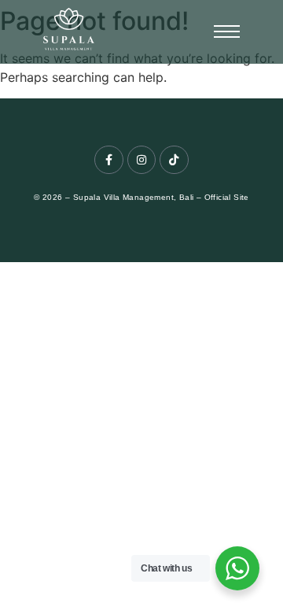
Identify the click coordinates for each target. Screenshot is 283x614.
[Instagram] (141, 160)
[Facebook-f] (108, 160)
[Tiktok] (174, 160)
